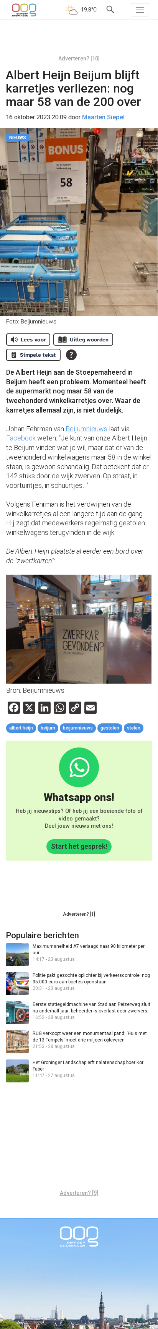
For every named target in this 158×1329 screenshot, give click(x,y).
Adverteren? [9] (79, 1193)
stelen (133, 728)
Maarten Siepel (103, 117)
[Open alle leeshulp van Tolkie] (71, 354)
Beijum (48, 728)
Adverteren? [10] (79, 58)
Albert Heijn (21, 728)
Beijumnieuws (86, 429)
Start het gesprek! (79, 846)
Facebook (21, 438)
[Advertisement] (79, 40)
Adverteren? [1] (79, 914)
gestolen (109, 728)
